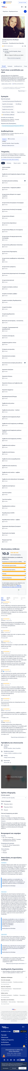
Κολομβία (19, 1053)
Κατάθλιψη (15, 995)
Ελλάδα (8, 1053)
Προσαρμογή (5, 1068)
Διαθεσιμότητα (18, 66)
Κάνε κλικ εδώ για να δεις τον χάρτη (14, 777)
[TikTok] (17, 1060)
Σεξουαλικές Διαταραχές (6, 995)
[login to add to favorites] (23, 18)
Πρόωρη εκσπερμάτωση (6, 988)
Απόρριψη (14, 1068)
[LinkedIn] (11, 1060)
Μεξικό (15, 1053)
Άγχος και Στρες (12, 1001)
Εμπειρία (10, 66)
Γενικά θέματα (4, 1001)
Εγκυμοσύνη (22, 995)
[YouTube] (14, 1060)
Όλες (3, 163)
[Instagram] (8, 1060)
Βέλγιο (12, 1053)
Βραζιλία (19, 1054)
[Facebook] (4, 1060)
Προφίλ (4, 66)
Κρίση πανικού (20, 1001)
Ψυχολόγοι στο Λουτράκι (6, 982)
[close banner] (2, 2)
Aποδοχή (22, 1068)
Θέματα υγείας (17, 163)
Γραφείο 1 (4, 138)
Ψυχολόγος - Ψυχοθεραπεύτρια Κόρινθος (13, 43)
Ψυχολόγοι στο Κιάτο (18, 982)
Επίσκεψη (9, 163)
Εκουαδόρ (9, 1054)
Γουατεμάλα (14, 1054)
